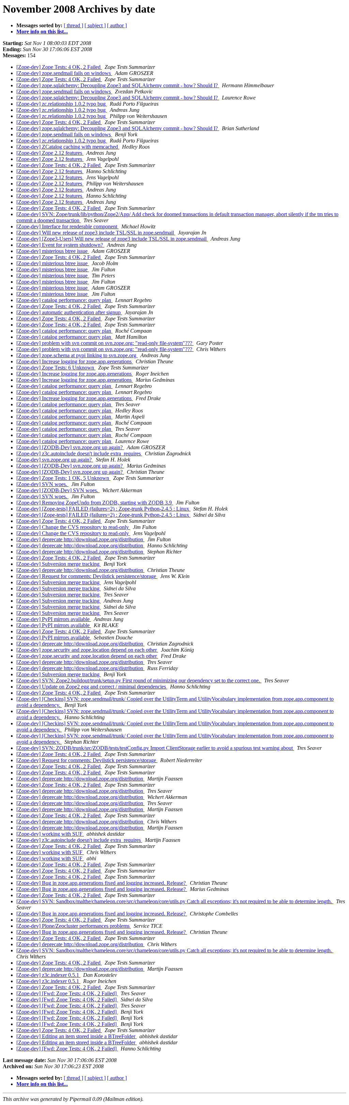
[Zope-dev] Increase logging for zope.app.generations (74, 361)
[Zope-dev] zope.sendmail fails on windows (64, 73)
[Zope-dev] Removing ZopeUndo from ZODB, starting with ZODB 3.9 (94, 502)
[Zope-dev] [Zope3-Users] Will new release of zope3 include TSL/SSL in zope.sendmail (112, 239)
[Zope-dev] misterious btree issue (52, 251)
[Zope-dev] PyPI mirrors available (53, 619)
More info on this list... (42, 31)
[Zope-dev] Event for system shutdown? (60, 245)
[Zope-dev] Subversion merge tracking (58, 564)
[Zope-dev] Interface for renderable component (67, 226)
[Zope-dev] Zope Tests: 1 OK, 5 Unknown (63, 478)
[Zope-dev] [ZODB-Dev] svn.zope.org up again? (70, 447)
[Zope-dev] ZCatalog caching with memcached (67, 147)
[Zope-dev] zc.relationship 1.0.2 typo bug (61, 104)
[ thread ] (73, 25)
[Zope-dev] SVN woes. (42, 484)
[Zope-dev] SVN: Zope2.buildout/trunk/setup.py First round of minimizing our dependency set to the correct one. (138, 680)
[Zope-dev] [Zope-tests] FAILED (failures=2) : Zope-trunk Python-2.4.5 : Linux (103, 509)
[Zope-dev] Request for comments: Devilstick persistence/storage (86, 576)
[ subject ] (95, 25)
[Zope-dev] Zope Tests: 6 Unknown (55, 367)
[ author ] (117, 25)
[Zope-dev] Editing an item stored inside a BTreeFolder (76, 1036)
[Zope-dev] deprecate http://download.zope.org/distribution (80, 539)
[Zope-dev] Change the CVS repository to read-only (73, 527)
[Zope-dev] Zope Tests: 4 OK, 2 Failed (59, 67)
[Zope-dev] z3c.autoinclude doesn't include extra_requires (79, 453)
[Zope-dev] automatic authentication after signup (69, 312)
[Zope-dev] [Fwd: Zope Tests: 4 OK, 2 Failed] (67, 993)
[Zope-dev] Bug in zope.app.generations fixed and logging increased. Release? (101, 883)
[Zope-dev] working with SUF (50, 834)
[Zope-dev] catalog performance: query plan (64, 300)
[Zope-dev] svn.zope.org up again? (54, 460)
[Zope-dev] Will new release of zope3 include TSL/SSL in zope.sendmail (95, 233)
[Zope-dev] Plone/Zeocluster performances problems (73, 926)
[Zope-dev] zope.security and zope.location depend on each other (87, 650)
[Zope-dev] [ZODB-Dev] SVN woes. (58, 490)
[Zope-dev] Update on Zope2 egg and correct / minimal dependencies (91, 687)
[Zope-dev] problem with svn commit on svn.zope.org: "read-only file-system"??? (105, 343)
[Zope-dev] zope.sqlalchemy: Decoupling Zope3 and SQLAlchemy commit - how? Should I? (117, 85)
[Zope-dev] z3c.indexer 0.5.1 (48, 975)
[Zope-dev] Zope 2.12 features (50, 153)
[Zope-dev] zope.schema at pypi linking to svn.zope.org (77, 355)
